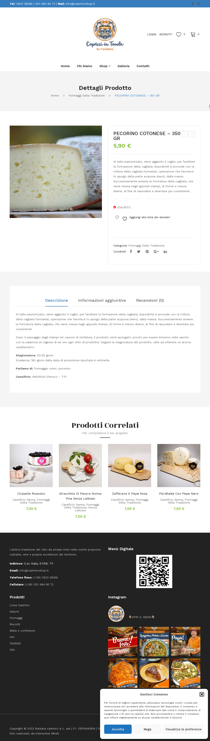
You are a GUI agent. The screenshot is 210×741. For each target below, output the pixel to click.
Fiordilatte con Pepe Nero (179, 494)
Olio (12, 649)
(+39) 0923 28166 (45, 577)
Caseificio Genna (24, 499)
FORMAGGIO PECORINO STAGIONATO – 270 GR (192, 134)
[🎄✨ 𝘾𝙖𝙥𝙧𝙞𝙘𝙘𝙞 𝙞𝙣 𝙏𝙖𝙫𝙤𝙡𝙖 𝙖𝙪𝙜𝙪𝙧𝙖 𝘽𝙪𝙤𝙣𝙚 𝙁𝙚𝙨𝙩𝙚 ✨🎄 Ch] (122, 641)
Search (46, 34)
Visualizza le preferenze (183, 729)
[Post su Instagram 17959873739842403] (185, 641)
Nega (147, 729)
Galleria (123, 66)
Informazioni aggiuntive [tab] (102, 300)
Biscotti (15, 624)
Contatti (143, 66)
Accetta (118, 729)
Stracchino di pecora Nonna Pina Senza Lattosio (80, 496)
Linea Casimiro (20, 605)
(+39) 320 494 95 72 (39, 584)
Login (151, 34)
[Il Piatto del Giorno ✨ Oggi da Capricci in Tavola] (185, 673)
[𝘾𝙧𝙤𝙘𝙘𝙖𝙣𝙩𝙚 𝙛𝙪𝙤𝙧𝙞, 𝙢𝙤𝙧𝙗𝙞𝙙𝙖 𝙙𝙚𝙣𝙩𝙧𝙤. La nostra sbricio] (154, 673)
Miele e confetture (22, 630)
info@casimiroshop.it (80, 3)
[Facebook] (192, 3)
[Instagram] (198, 3)
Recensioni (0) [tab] (150, 300)
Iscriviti (165, 34)
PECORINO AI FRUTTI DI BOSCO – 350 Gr (185, 134)
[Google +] (156, 251)
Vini (12, 637)
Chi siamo (84, 66)
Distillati (15, 643)
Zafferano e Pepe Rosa (129, 494)
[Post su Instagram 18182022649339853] (154, 641)
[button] (202, 694)
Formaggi (16, 617)
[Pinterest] (147, 251)
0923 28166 (24, 3)
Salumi (14, 611)
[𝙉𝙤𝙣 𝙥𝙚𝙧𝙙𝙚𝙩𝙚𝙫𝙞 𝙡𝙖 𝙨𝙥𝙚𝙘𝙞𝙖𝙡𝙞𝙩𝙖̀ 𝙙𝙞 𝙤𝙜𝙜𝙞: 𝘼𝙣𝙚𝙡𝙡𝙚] (122, 673)
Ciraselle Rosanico (31, 494)
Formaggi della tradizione (87, 95)
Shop (103, 66)
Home (65, 66)
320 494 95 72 (45, 3)
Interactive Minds (47, 733)
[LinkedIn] (165, 251)
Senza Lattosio (86, 509)
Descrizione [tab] (56, 300)
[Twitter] (138, 251)
